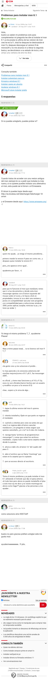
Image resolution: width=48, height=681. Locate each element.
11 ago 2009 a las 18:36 (17, 508)
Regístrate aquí (14, 668)
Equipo (22, 668)
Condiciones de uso (32, 668)
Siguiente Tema (38, 10)
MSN (34, 6)
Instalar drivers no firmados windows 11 (18, 658)
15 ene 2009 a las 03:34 (17, 328)
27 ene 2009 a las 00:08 (20, 363)
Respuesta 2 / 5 (7, 165)
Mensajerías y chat (21, 6)
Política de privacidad (16, 670)
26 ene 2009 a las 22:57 (17, 345)
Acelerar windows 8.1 (10, 87)
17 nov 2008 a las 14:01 (17, 116)
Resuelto (6, 19)
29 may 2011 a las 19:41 (27, 27)
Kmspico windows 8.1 (10, 81)
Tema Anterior (9, 10)
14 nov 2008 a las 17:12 (17, 173)
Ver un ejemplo (41, 600)
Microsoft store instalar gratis (14, 90)
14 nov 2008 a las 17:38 (17, 528)
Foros (9, 6)
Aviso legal (36, 670)
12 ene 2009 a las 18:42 (17, 250)
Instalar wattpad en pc (12, 654)
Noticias (6, 600)
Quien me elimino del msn (13, 647)
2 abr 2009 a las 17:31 (20, 473)
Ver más (25, 58)
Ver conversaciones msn (12, 661)
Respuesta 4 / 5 (7, 500)
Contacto (28, 670)
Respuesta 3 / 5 (7, 320)
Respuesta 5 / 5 (7, 520)
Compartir (8, 65)
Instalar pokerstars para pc (12, 78)
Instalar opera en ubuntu (11, 84)
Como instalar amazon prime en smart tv (18, 651)
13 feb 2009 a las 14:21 (17, 405)
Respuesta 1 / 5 (7, 103)
